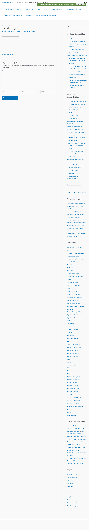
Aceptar (80, 4)
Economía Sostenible (73, 303)
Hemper (69, 332)
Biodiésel (70, 268)
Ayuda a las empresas (73, 256)
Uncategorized (71, 415)
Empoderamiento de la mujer (76, 306)
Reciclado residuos (73, 403)
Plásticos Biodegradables (74, 377)
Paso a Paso (29, 9)
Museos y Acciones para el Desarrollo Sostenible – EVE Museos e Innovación (75, 428)
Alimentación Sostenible (74, 247)
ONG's (69, 368)
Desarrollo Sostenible (73, 294)
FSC (68, 327)
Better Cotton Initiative (74, 265)
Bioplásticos (70, 271)
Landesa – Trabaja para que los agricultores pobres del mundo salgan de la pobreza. (76, 214)
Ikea (68, 341)
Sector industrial (56, 9)
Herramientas (71, 335)
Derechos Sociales (72, 282)
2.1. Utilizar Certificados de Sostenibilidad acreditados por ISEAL (77, 60)
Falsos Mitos (71, 324)
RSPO (68, 409)
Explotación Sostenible (74, 318)
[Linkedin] (84, 2)
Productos (70, 394)
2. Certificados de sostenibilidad (77, 55)
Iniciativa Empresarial (73, 344)
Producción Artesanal (73, 388)
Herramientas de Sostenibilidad (46, 15)
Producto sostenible (73, 391)
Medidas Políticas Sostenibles (76, 193)
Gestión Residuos (72, 329)
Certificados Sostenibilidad (75, 276)
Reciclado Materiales (73, 400)
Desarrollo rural (71, 288)
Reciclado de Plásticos (74, 397)
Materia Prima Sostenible (74, 347)
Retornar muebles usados (75, 406)
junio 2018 (70, 483)
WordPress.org (71, 506)
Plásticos (69, 374)
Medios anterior (7, 54)
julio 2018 (70, 480)
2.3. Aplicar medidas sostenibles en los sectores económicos (77, 74)
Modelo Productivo (72, 356)
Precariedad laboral (73, 385)
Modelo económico (73, 353)
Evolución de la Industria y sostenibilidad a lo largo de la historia (77, 441)
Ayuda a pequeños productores (76, 259)
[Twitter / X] (86, 2)
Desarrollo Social (72, 291)
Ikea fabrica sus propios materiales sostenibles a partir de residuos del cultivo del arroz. (77, 222)
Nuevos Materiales (72, 365)
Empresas (29, 15)
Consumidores (17, 15)
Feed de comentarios (73, 503)
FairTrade (70, 321)
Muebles (69, 362)
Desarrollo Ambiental (73, 285)
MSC (68, 359)
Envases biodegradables (74, 312)
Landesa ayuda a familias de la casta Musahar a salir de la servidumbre (76, 206)
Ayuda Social (71, 262)
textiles (69, 412)
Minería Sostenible (72, 350)
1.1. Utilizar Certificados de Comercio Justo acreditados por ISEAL (77, 44)
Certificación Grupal (73, 274)
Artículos (7, 15)
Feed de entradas (72, 500)
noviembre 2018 (72, 474)
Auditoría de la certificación (75, 253)
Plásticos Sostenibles (73, 380)
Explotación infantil (72, 315)
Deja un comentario (8, 31)
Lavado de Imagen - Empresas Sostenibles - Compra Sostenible (76, 450)
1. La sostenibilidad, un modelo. (76, 101)
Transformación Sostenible (13, 9)
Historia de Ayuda (72, 338)
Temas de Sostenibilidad (73, 9)
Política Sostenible (72, 382)
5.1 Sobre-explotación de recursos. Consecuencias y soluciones (77, 153)
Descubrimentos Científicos (75, 297)
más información (70, 4)
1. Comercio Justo (72, 38)
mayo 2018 (70, 486)
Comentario (6, 71)
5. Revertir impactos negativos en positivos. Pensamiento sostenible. (76, 145)
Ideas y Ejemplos (42, 9)
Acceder (69, 497)
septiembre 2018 (72, 477)
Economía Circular (72, 300)
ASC (68, 250)
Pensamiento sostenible (74, 371)
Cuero (69, 279)
